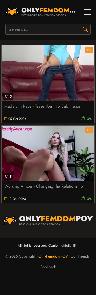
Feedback (48, 266)
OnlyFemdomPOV (53, 256)
